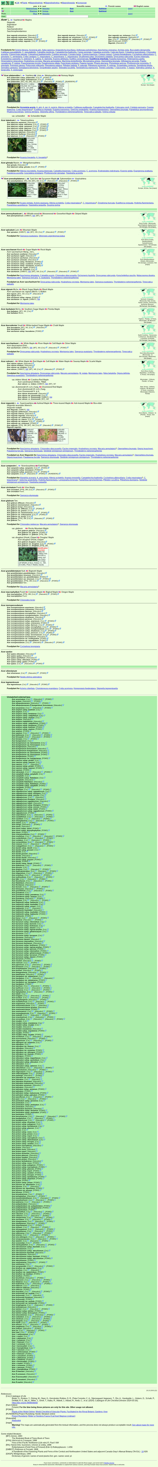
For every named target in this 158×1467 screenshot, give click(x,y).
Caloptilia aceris (47, 275)
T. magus (131, 68)
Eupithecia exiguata (124, 203)
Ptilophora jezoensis (97, 65)
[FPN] (21, 425)
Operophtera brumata (110, 61)
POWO (36, 39)
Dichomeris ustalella (104, 57)
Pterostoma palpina (53, 65)
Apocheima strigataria (29, 275)
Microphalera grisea (91, 61)
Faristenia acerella (15, 173)
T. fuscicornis (120, 68)
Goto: (3, 16)
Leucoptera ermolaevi (33, 173)
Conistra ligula (74, 54)
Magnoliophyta (36, 3)
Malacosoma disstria (146, 275)
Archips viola (123, 50)
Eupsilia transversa (117, 59)
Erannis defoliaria (61, 59)
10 (142, 1451)
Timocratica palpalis (92, 112)
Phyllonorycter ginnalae (54, 173)
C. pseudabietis (29, 52)
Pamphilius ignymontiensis (141, 110)
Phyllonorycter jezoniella (138, 63)
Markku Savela (109, 1463)
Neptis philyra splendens (31, 677)
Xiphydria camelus (144, 68)
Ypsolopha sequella (37, 205)
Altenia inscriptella (28, 171)
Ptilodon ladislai (70, 65)
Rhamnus (33, 11)
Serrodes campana (9, 68)
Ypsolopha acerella (74, 173)
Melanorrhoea (31, 8)
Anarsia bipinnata (44, 171)
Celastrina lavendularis (135, 52)
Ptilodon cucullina (111, 480)
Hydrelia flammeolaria (99, 110)
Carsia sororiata (84, 52)
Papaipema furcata (15, 451)
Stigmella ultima (47, 112)
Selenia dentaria (32, 112)
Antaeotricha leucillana (65, 50)
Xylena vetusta (108, 112)
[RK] (30, 82)
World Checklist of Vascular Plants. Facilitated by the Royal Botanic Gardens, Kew (72, 1412)
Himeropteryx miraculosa (12, 61)
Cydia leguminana (24, 110)
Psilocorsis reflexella (35, 65)
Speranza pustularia (29, 236)
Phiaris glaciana (101, 63)
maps (152, 85)
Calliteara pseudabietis (11, 52)
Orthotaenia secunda (130, 61)
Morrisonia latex (14, 278)
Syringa (45, 11)
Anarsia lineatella (27, 157)
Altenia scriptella (65, 107)
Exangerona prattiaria (143, 171)
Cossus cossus (105, 54)
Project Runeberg (19, 1416)
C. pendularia (16, 57)
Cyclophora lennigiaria (30, 646)
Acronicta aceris (27, 107)
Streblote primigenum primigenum (58, 451)
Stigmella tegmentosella (107, 688)
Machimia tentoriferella (72, 61)
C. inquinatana (43, 57)
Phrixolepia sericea (117, 63)
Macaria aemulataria (52, 61)
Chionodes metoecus (29, 524)
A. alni (39, 107)
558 (33, 216)
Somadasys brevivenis (29, 68)
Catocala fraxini (117, 52)
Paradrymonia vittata (51, 63)
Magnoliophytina (52, 3)
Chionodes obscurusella (66, 275)
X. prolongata (17, 70)
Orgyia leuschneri (145, 449)
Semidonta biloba (144, 65)
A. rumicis (53, 107)
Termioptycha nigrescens (87, 68)
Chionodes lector (27, 600)
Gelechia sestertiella (79, 110)
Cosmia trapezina (89, 54)
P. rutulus (16, 63)
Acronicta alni (35, 50)
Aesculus (45, 8)
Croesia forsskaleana (122, 54)
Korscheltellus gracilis (126, 275)
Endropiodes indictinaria (108, 171)
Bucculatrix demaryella (140, 50)
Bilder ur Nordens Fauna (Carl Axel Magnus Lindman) (51, 1416)
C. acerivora (91, 171)
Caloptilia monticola (45, 52)
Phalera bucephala (15, 112)
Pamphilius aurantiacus (17, 205)
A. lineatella (41, 157)
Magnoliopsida (68, 3)
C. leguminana (57, 57)
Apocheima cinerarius (107, 50)
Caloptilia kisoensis (62, 171)
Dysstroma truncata (106, 203)
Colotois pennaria (59, 54)
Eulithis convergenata (79, 59)
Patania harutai (86, 63)
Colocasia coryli (122, 107)
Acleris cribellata (27, 688)
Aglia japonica (48, 50)
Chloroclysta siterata (18, 54)
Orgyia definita (123, 373)
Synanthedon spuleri (49, 68)
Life (17, 3)
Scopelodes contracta (126, 65)
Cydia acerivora (78, 171)
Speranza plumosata (33, 451)
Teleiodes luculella (67, 68)
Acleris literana (21, 50)
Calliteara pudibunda (83, 107)
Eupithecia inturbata (98, 59)
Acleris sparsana (41, 203)
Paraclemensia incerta (31, 63)
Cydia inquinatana (73, 203)
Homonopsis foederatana (85, 688)
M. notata (83, 373)
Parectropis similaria (70, 63)
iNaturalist (31, 35)
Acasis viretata (26, 203)
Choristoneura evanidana (47, 688)
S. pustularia (44, 278)
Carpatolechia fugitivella (66, 52)
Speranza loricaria (30, 278)
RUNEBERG (70, 82)
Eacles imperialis (141, 57)
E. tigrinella (47, 59)
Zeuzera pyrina (53, 205)
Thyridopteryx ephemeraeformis (69, 112)
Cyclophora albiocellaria (143, 54)
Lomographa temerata (68, 480)
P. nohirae (111, 65)
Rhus (35, 14)
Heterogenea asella (135, 59)
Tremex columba (106, 68)
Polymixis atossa (17, 65)
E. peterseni (26, 59)
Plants (24, 3)
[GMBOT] (27, 216)
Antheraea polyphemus (86, 50)
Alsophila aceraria (28, 478)
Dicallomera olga (86, 57)
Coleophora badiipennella (39, 54)
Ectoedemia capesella (10, 59)
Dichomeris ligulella (86, 275)
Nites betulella (109, 373)
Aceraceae (82, 3)
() (130, 8)
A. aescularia (42, 478)
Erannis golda (126, 171)
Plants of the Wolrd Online (23, 1412)
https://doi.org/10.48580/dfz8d (25, 1403)
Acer (72, 8)
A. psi (45, 107)
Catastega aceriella (100, 52)
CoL (33, 41)
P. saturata (82, 65)
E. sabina (37, 59)
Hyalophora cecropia (33, 61)
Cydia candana (29, 57)
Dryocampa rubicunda (123, 57)
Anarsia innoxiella (72, 478)
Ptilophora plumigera (129, 480)
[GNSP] (124, 41)
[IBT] (22, 82)
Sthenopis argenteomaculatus (52, 236)
